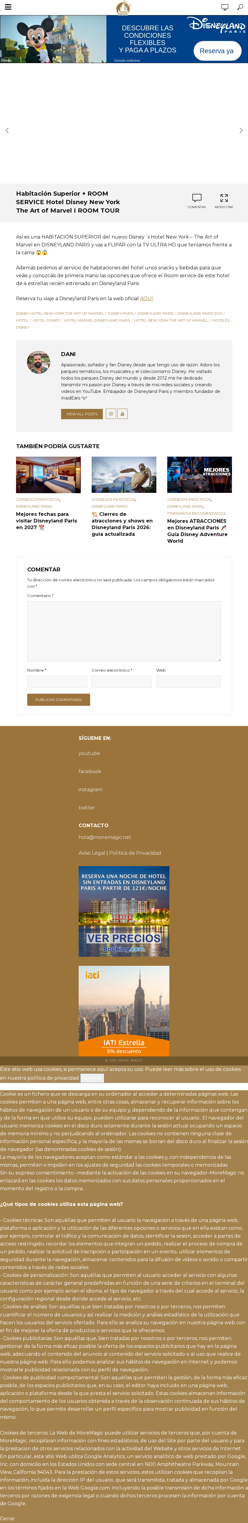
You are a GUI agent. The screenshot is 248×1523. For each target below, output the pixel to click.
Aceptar (92, 1078)
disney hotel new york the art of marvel (60, 313)
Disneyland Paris (34, 506)
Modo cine (224, 207)
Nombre (36, 670)
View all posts (82, 414)
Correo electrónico (112, 670)
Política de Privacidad (135, 853)
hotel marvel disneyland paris (97, 320)
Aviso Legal (92, 853)
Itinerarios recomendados (196, 513)
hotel (22, 320)
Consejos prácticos (38, 499)
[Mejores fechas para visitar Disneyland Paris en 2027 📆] (48, 475)
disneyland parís (155, 313)
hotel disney (46, 320)
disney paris (120, 313)
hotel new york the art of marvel (171, 320)
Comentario (40, 595)
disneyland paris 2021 (200, 313)
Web (161, 670)
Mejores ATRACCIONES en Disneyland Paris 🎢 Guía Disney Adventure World (197, 531)
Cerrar (7, 1518)
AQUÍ (146, 298)
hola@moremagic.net (105, 837)
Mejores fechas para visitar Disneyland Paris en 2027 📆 (46, 520)
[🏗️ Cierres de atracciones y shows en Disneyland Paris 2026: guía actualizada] (124, 475)
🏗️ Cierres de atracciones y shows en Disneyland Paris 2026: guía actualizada (122, 524)
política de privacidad (53, 1078)
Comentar (197, 207)
